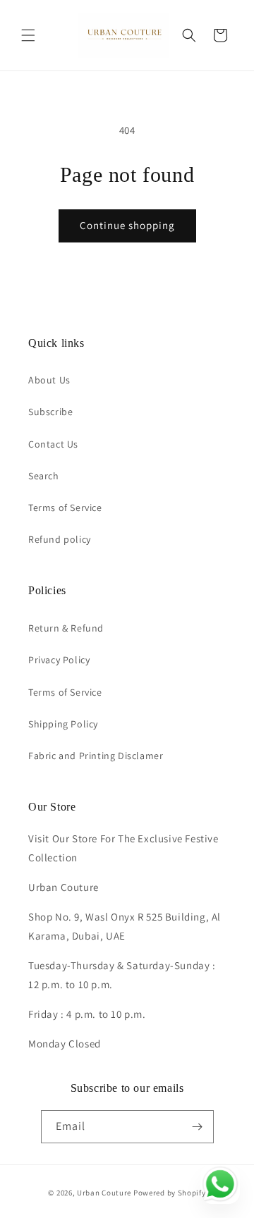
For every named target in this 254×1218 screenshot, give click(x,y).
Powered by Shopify (169, 1193)
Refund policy (59, 539)
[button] (28, 35)
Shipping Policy (63, 724)
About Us (49, 380)
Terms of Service (65, 507)
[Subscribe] (197, 1126)
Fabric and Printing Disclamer (95, 755)
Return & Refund (66, 628)
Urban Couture (104, 1193)
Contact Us (53, 444)
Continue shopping (127, 225)
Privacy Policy (59, 659)
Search (43, 475)
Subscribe (50, 411)
